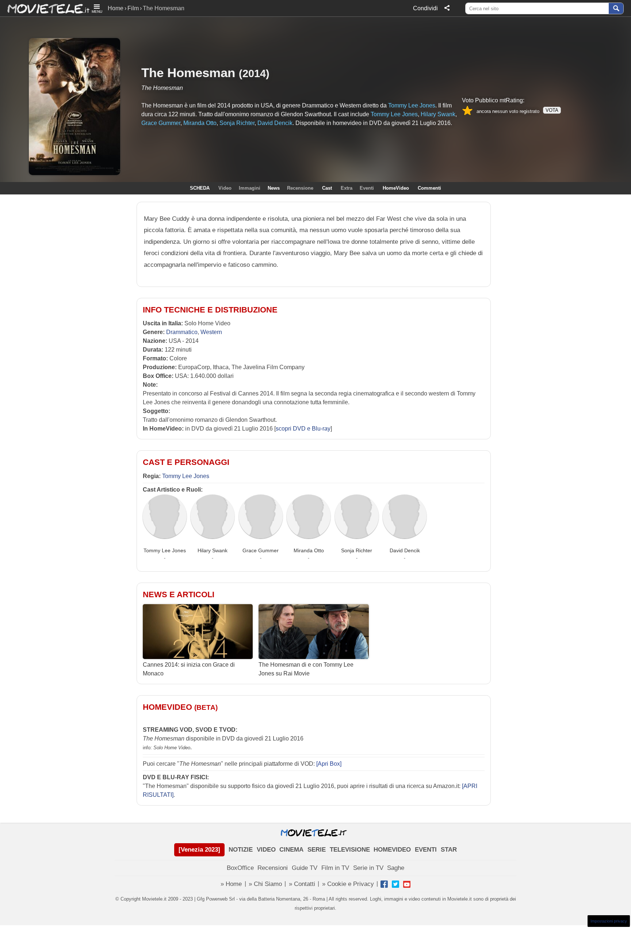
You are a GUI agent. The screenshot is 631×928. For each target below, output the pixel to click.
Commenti (429, 188)
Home (115, 8)
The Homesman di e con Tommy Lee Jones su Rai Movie (306, 669)
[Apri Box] (328, 764)
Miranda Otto (309, 550)
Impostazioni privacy (608, 921)
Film (133, 8)
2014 (254, 73)
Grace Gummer (260, 550)
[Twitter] (395, 884)
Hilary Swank (212, 550)
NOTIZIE (241, 849)
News (274, 188)
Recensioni (272, 867)
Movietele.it (44, 8)
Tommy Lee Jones (185, 476)
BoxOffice (240, 867)
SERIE (316, 849)
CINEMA (291, 849)
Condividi (425, 8)
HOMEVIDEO (392, 849)
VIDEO (266, 849)
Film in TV (335, 867)
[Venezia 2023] (199, 849)
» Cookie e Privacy (348, 883)
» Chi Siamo (265, 883)
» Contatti (302, 883)
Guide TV (304, 867)
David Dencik (405, 550)
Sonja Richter (356, 550)
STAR (449, 849)
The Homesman (188, 72)
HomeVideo (396, 188)
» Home (231, 883)
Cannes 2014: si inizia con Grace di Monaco (189, 669)
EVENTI (426, 849)
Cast (327, 188)
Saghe (395, 867)
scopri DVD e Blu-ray (303, 428)
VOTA (552, 110)
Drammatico (182, 332)
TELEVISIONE (350, 849)
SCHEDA (200, 188)
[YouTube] (406, 884)
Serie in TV (368, 867)
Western (211, 332)
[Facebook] (384, 884)
